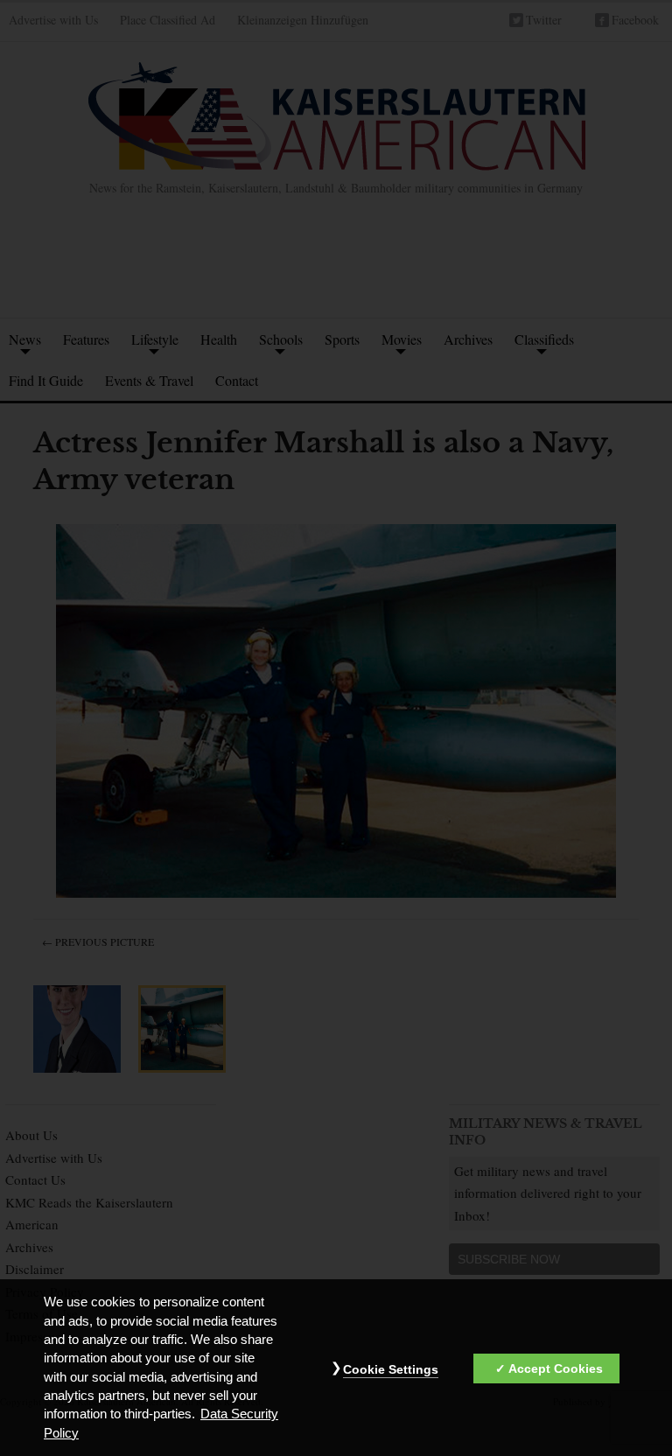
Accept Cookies (555, 1369)
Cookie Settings (390, 1369)
